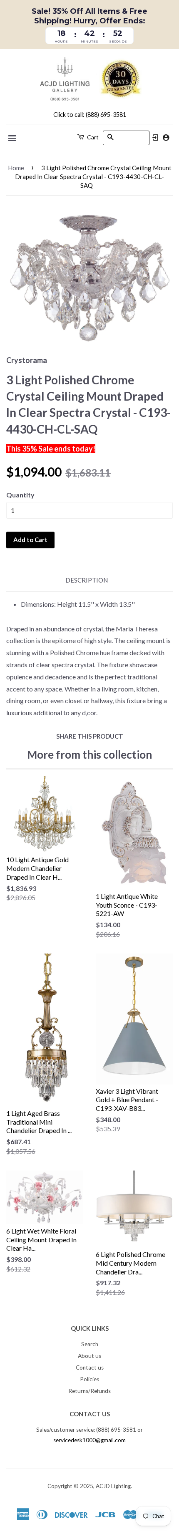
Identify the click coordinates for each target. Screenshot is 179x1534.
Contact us (90, 1367)
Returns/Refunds (89, 1391)
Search (89, 1344)
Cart (92, 137)
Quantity (20, 495)
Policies (89, 1379)
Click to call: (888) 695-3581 (89, 114)
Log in (155, 137)
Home (16, 168)
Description (86, 580)
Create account (166, 137)
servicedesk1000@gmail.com (89, 1440)
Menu (12, 138)
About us (89, 1355)
